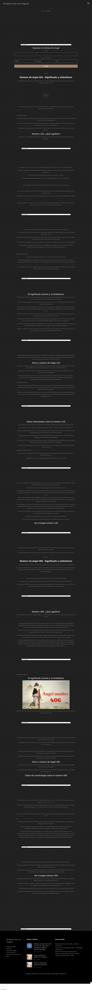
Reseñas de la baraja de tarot (14, 954)
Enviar (46, 66)
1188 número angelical (22, 674)
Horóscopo (9, 948)
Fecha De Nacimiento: (46, 57)
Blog (8, 956)
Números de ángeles (12, 950)
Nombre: (46, 50)
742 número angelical (22, 115)
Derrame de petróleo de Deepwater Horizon (66, 951)
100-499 (46, 73)
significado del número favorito (24, 450)
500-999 (38, 959)
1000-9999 (39, 967)
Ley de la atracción (11, 952)
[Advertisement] (46, 34)
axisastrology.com (55, 973)
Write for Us (63, 973)
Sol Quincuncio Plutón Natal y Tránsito (64, 955)
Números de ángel (11, 946)
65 (17, 818)
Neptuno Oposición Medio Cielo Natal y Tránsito (67, 953)
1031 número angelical (22, 382)
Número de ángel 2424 (22, 254)
